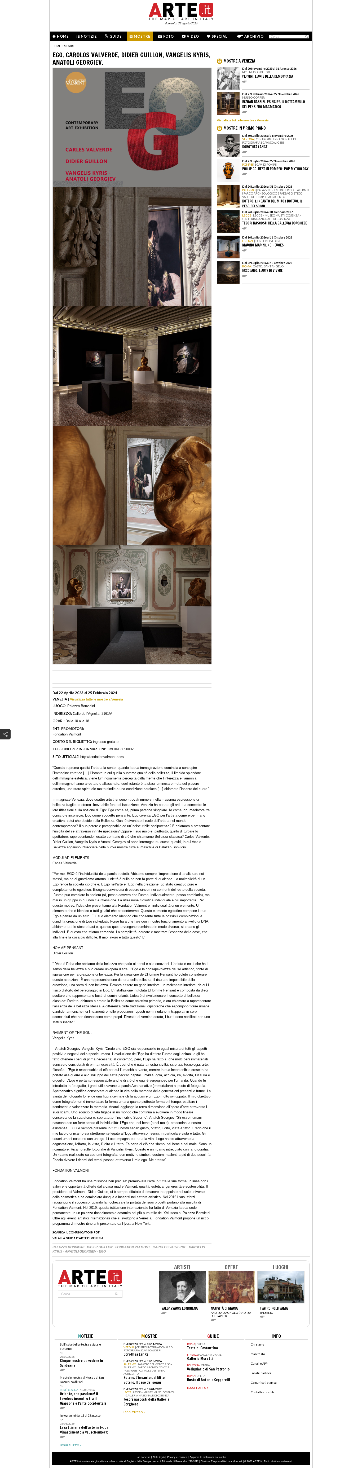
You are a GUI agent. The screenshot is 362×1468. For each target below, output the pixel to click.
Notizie (89, 36)
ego (102, 1251)
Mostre (142, 36)
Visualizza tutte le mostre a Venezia (96, 699)
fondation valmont (133, 1247)
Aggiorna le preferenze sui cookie (208, 1457)
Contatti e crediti (262, 1392)
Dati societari (143, 1457)
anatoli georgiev (81, 1251)
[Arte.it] (181, 10)
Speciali (220, 36)
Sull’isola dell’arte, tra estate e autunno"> (81, 1355)
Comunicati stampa (264, 1382)
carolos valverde (170, 1247)
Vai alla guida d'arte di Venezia (77, 1238)
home (56, 45)
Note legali (159, 1457)
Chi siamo (257, 1344)
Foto (168, 36)
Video (193, 36)
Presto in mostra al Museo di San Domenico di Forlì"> (83, 1391)
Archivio (254, 36)
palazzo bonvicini (68, 1247)
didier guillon (100, 1247)
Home (63, 36)
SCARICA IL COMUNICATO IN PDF (76, 1232)
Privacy (171, 1457)
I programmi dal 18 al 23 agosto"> (84, 1424)
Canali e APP (259, 1363)
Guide (115, 36)
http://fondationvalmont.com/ (102, 757)
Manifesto (258, 1354)
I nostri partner (261, 1373)
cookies (183, 1457)
